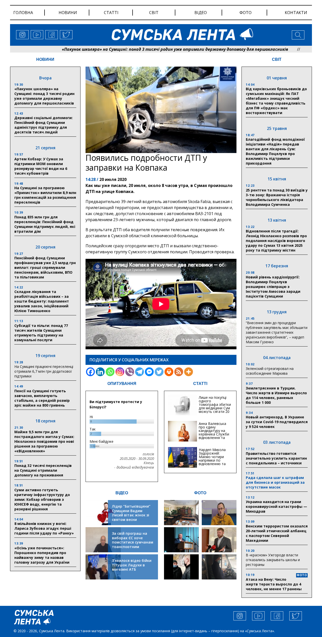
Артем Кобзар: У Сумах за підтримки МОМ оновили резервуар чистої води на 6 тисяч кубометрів (40, 166)
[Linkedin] (100, 371)
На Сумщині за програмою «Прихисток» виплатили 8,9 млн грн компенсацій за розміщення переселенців (45, 195)
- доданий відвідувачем (134, 467)
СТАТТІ (200, 383)
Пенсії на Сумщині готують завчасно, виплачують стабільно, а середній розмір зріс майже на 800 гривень (42, 398)
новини (68, 12)
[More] (188, 371)
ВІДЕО (121, 493)
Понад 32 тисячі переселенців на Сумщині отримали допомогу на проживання (43, 470)
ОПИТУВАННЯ (121, 383)
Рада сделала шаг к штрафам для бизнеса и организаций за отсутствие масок (275, 482)
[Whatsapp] (110, 371)
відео (200, 12)
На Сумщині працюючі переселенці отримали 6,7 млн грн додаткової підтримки (43, 371)
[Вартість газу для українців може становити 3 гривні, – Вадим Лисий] (219, 539)
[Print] (169, 371)
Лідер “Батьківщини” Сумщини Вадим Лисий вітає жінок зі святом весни (131, 513)
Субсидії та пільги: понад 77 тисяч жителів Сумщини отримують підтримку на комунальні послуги (41, 332)
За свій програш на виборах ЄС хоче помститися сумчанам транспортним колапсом (132, 542)
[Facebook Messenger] (149, 371)
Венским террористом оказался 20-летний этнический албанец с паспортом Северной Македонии (277, 533)
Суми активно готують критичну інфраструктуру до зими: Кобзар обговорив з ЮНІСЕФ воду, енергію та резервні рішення (42, 499)
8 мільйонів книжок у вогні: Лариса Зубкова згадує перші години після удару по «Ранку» (44, 528)
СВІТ (276, 59)
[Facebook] (90, 371)
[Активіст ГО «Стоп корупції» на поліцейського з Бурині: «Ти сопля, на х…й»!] (181, 566)
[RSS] (178, 371)
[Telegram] (139, 371)
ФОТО (200, 493)
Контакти (296, 12)
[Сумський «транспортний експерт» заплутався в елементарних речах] (219, 512)
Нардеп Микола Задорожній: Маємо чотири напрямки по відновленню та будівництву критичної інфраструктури (212, 462)
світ (153, 12)
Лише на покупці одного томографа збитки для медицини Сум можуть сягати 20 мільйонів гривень (215, 406)
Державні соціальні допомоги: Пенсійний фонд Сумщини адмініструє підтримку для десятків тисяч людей (43, 124)
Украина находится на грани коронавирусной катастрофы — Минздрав (276, 506)
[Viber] (129, 371)
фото (245, 12)
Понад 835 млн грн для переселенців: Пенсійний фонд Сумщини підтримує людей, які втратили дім (44, 224)
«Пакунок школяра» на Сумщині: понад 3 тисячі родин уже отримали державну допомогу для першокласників (151, 49)
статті (111, 12)
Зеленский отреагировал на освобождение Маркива (270, 371)
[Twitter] (159, 371)
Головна (23, 12)
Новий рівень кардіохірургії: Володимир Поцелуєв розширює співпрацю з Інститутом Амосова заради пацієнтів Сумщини (273, 287)
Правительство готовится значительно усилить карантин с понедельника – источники (276, 458)
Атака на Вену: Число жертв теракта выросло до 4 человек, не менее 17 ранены (274, 584)
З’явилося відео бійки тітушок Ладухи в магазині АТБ (131, 565)
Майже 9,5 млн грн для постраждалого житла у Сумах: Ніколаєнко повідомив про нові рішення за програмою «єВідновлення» (44, 441)
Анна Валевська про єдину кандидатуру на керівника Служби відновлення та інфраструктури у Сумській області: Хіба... (214, 436)
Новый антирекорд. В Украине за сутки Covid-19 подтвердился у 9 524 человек (277, 422)
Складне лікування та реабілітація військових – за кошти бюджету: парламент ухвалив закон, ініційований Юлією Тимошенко (41, 301)
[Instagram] (119, 371)
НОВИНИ (45, 59)
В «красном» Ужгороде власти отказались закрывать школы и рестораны (273, 560)
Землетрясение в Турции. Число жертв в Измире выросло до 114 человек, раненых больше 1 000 (276, 395)
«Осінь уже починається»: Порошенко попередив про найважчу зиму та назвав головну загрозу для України (41, 555)
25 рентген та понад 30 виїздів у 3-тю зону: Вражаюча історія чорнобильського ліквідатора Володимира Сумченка (277, 197)
